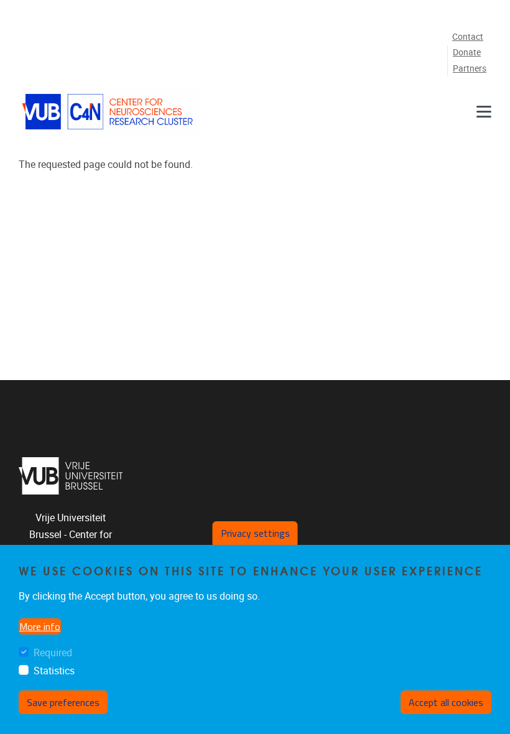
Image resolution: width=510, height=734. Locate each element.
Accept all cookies (446, 702)
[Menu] (483, 111)
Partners (469, 68)
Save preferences (63, 702)
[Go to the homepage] (109, 111)
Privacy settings (255, 533)
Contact (467, 37)
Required (53, 653)
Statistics (54, 671)
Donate (467, 52)
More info (39, 626)
